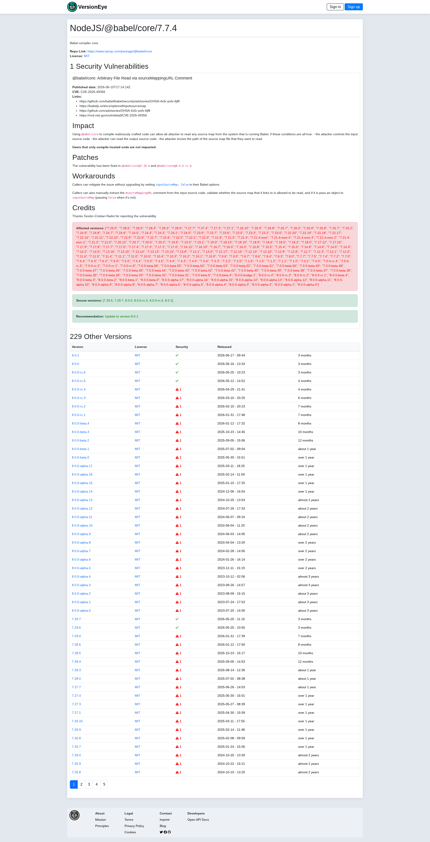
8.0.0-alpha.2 (81, 593)
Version (77, 347)
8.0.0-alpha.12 (82, 508)
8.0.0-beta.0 (80, 457)
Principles (102, 826)
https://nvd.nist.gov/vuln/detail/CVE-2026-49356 (113, 115)
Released (224, 347)
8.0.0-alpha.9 (81, 534)
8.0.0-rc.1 (79, 415)
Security (182, 347)
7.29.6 (76, 627)
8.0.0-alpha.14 (82, 491)
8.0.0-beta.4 (80, 423)
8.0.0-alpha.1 (81, 602)
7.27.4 (76, 695)
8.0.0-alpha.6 (81, 559)
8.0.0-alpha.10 (82, 525)
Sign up (354, 7)
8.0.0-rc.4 (79, 389)
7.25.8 (76, 772)
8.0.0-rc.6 (79, 372)
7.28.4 (76, 661)
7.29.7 (76, 619)
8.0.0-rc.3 (79, 398)
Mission (100, 819)
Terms (129, 819)
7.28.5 (76, 653)
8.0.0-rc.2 (79, 406)
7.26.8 (76, 738)
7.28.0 (76, 678)
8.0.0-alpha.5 (81, 568)
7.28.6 (76, 644)
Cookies (130, 832)
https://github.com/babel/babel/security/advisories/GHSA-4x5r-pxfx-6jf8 (130, 101)
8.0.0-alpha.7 (81, 551)
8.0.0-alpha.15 (82, 483)
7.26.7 (76, 746)
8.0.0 (75, 364)
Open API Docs (198, 819)
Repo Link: (78, 51)
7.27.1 (76, 712)
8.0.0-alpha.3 (81, 585)
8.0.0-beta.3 (80, 432)
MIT (87, 56)
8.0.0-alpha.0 (81, 610)
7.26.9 (76, 729)
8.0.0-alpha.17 (82, 466)
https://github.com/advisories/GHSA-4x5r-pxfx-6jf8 (115, 110)
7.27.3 (76, 704)
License (141, 347)
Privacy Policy (134, 826)
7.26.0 (76, 755)
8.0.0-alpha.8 (81, 542)
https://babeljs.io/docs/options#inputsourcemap (113, 106)
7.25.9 (76, 763)
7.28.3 (76, 670)
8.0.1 (75, 355)
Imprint (165, 819)
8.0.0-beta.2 (80, 440)
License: (76, 56)
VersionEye (92, 7)
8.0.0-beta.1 (80, 449)
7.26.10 (77, 721)
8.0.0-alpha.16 (82, 474)
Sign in (335, 7)
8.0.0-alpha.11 (82, 517)
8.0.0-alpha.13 (82, 500)
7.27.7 (76, 687)
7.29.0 (76, 636)
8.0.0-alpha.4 (81, 576)
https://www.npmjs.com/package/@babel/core (120, 51)
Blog (163, 826)
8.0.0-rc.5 (79, 381)
